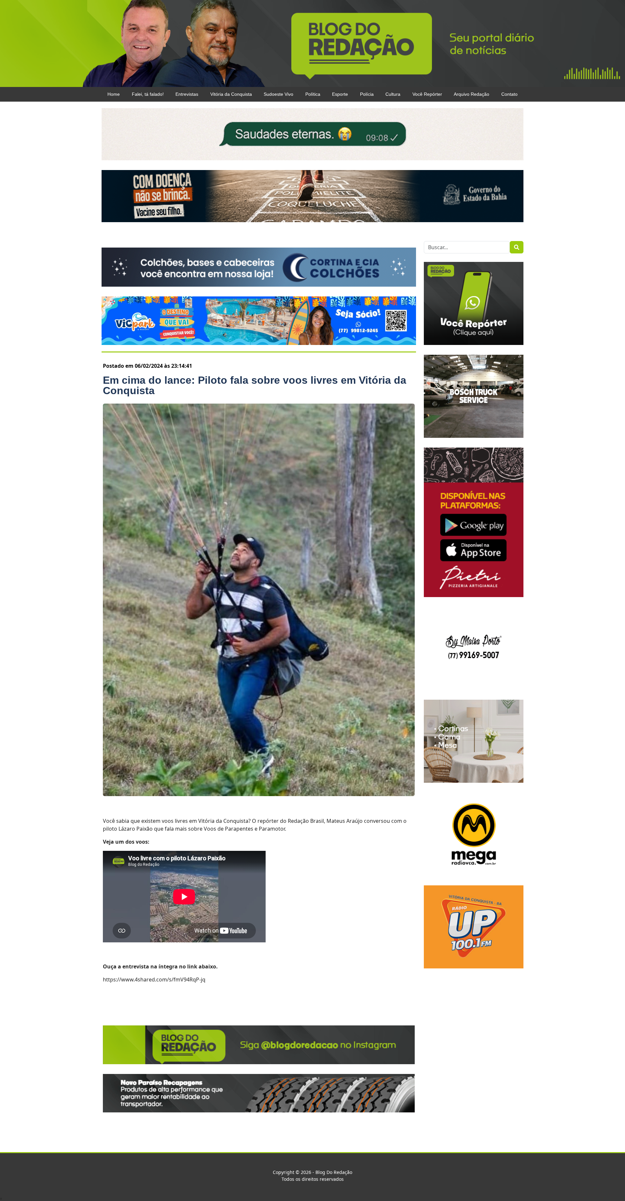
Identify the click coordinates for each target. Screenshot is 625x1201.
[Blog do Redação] (312, 43)
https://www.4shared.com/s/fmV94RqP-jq (154, 979)
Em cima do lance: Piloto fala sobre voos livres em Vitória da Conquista (254, 385)
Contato (509, 94)
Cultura (392, 94)
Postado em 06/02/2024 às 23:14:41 (147, 365)
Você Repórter (427, 94)
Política (312, 94)
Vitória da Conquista (231, 94)
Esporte (340, 94)
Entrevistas (186, 94)
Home (113, 94)
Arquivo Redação (471, 94)
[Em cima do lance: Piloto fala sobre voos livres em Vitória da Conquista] (259, 600)
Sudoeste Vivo (278, 94)
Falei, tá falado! (148, 94)
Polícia (367, 94)
